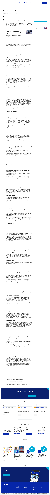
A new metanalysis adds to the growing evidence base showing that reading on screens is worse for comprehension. (14, 36)
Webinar (27, 407)
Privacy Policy (36, 493)
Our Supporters (18, 488)
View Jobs (5, 434)
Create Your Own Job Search (25, 439)
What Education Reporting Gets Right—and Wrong (38, 28)
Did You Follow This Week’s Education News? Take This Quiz (30, 455)
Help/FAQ (25, 486)
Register (4, 414)
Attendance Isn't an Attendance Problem (23, 409)
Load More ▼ (25, 465)
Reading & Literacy (8, 30)
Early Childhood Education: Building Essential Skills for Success (8, 409)
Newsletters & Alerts (34, 486)
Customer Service (26, 487)
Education (4, 453)
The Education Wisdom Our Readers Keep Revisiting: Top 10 (6, 455)
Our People (17, 487)
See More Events (25, 420)
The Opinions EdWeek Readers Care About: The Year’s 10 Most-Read (18, 455)
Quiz (29, 453)
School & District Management (40, 407)
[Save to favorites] (3, 18)
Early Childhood (5, 407)
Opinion (6, 453)
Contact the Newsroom (26, 488)
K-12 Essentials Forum (10, 407)
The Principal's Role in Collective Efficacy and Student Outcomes (39, 409)
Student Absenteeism (23, 407)
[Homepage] (25, 3)
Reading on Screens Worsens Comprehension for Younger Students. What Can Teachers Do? (14, 32)
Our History (17, 486)
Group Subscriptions (34, 487)
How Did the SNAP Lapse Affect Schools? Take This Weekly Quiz (42, 455)
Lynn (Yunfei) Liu (28, 459)
